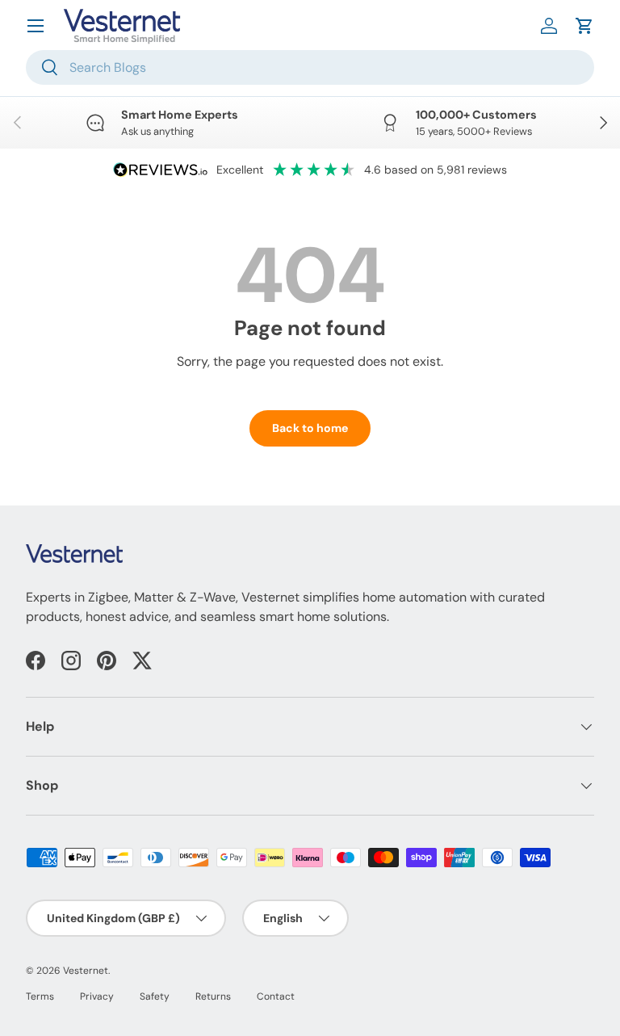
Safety (155, 996)
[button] (584, 26)
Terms (40, 996)
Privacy (97, 996)
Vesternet (85, 970)
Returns (213, 996)
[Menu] (35, 26)
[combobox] (310, 67)
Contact (276, 996)
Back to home (310, 428)
